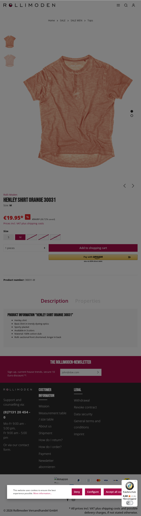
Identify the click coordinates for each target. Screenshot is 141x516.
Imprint (79, 434)
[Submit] (98, 372)
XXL (55, 237)
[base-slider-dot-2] (132, 115)
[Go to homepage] (29, 5)
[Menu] (118, 5)
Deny (77, 491)
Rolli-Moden (10, 194)
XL (43, 237)
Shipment (45, 433)
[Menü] (135, 482)
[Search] (125, 5)
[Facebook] (68, 500)
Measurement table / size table (52, 416)
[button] (93, 258)
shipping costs (111, 508)
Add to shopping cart (93, 248)
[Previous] (124, 185)
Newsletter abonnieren (47, 463)
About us (45, 426)
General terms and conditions (87, 424)
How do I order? (50, 447)
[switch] (129, 503)
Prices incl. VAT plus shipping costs (23, 223)
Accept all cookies (116, 491)
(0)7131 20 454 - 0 (16, 415)
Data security (83, 414)
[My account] (133, 5)
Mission (44, 406)
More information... (42, 493)
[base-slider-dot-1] (132, 111)
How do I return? (51, 440)
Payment (45, 454)
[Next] (133, 185)
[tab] (54, 301)
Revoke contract (85, 407)
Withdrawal (82, 400)
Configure (93, 491)
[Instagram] (73, 500)
